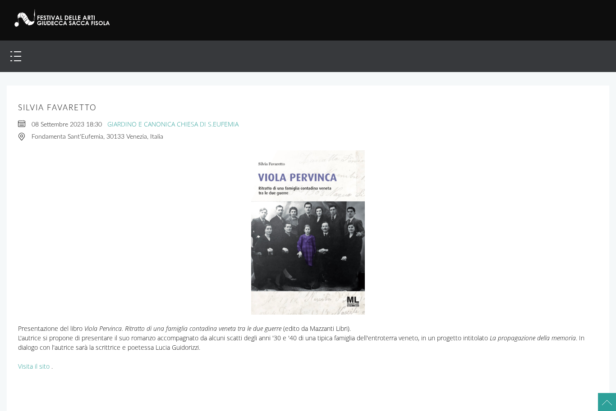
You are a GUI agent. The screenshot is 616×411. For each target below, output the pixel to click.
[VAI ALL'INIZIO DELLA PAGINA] (602, 397)
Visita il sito (34, 366)
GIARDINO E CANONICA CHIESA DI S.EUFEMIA (173, 124)
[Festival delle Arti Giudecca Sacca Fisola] (67, 18)
